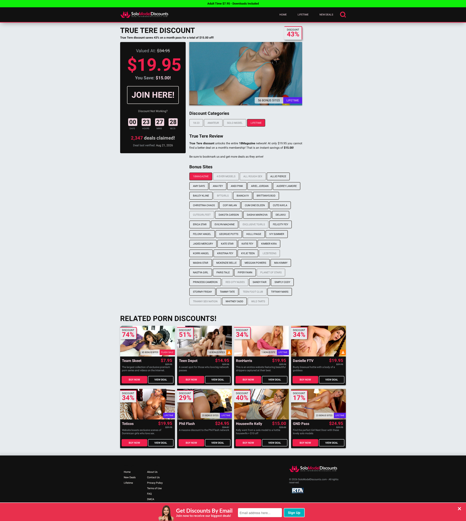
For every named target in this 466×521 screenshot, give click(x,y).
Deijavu (281, 214)
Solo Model (235, 122)
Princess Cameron (205, 282)
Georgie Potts (228, 234)
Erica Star (200, 224)
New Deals (326, 14)
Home (283, 14)
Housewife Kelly (249, 424)
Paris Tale (223, 272)
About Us (152, 471)
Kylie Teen (248, 253)
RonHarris (244, 361)
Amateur (213, 122)
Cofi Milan (230, 205)
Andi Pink (237, 186)
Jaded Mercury (203, 243)
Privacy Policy (155, 482)
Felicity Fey (280, 224)
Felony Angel (202, 234)
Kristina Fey (225, 253)
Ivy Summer (276, 234)
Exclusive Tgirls (254, 224)
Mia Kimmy (280, 262)
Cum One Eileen (255, 205)
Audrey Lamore (287, 186)
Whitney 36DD (234, 301)
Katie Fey (247, 243)
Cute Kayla (280, 205)
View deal (160, 379)
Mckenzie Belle (226, 262)
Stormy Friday (202, 291)
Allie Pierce (278, 176)
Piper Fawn (245, 272)
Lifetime (303, 14)
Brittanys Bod (266, 195)
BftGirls (223, 195)
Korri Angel (201, 253)
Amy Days (199, 186)
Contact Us (153, 477)
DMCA (150, 499)
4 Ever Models (226, 176)
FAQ (149, 493)
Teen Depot (188, 361)
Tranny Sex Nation (205, 301)
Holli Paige (253, 234)
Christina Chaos (204, 205)
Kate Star (227, 243)
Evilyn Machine (225, 224)
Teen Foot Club (253, 291)
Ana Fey (218, 186)
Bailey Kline (201, 195)
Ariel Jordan (259, 186)
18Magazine (201, 176)
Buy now (134, 379)
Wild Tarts (258, 301)
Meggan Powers (255, 262)
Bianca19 (243, 195)
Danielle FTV (303, 361)
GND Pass (301, 424)
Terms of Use (154, 488)
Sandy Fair (259, 282)
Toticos (128, 424)
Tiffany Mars (279, 291)
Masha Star (200, 262)
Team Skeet (131, 361)
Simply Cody (282, 282)
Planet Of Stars (271, 272)
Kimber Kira (269, 243)
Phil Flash (187, 424)
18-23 (196, 122)
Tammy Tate (227, 291)
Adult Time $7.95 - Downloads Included (233, 3)
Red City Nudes (235, 282)
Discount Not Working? (153, 111)
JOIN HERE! (153, 95)
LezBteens (269, 253)
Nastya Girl (200, 272)
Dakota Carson (229, 214)
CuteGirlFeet (202, 214)
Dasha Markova (257, 214)
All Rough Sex (252, 176)
